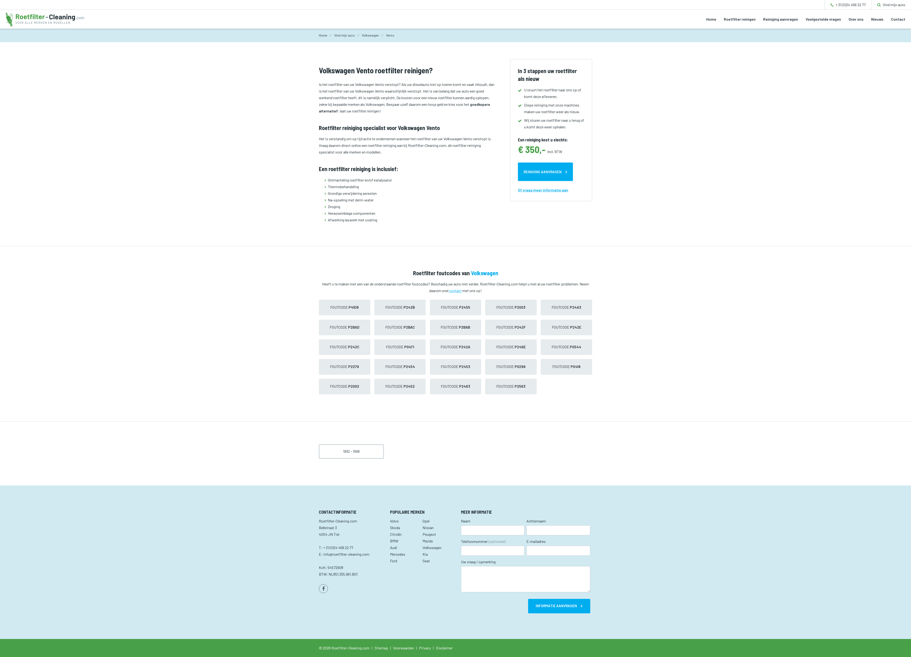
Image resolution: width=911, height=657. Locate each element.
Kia (425, 554)
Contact (898, 19)
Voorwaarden (403, 648)
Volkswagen (432, 547)
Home (711, 19)
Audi (393, 547)
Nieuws (877, 19)
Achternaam (536, 521)
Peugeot (429, 534)
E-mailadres (536, 541)
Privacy (425, 648)
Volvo (394, 521)
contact (455, 290)
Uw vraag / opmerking (478, 561)
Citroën (396, 534)
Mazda (428, 541)
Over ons (856, 19)
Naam (465, 521)
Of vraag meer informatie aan (543, 190)
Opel (426, 521)
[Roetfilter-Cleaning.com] (45, 19)
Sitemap (381, 648)
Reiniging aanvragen (780, 19)
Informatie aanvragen (556, 606)
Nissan (428, 527)
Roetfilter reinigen (740, 19)
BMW (394, 541)
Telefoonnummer (483, 541)
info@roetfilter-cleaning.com (346, 554)
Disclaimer (444, 648)
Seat (426, 561)
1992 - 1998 (351, 451)
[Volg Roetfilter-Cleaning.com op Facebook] (323, 588)
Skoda (395, 527)
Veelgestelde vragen (823, 19)
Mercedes (397, 554)
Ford (393, 561)
